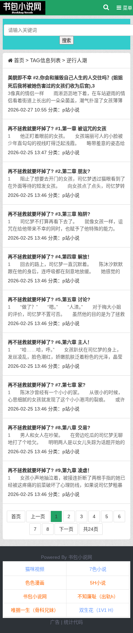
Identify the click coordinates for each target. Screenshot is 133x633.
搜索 (66, 40)
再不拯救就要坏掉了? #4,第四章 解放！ (50, 256)
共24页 (90, 529)
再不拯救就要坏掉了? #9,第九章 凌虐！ (50, 470)
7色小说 (97, 569)
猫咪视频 (34, 569)
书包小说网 (80, 557)
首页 (19, 60)
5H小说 (98, 582)
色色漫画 (34, 582)
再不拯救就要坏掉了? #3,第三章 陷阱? (49, 214)
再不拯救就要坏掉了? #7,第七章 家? (47, 385)
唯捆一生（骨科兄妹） (35, 610)
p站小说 (70, 109)
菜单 (126, 8)
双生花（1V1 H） (97, 610)
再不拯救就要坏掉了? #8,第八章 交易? (49, 427)
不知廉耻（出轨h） (97, 596)
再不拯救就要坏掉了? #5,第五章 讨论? (49, 299)
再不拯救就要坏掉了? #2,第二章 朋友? (49, 171)
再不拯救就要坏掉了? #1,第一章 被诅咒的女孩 (57, 128)
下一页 (66, 529)
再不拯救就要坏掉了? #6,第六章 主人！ (50, 342)
